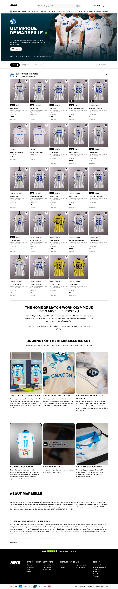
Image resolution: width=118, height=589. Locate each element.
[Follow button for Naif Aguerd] (26, 169)
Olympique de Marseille (46, 56)
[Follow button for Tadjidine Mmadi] (26, 257)
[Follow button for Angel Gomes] (86, 125)
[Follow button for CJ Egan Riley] (105, 125)
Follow (17, 49)
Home (11, 56)
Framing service (48, 567)
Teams (59, 11)
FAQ (61, 565)
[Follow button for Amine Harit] (66, 125)
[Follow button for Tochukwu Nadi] (26, 213)
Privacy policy (82, 586)
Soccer (36, 11)
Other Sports (51, 11)
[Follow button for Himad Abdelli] (66, 169)
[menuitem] (95, 6)
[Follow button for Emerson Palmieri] (46, 169)
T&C (76, 586)
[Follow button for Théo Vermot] (86, 257)
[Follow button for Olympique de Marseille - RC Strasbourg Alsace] (106, 75)
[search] (59, 6)
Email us (62, 567)
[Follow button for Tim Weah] (66, 81)
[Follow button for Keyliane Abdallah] (105, 81)
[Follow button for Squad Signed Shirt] (26, 125)
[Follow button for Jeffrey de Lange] (66, 257)
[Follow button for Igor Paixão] (26, 81)
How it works (47, 565)
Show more (14, 542)
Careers (28, 571)
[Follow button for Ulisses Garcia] (105, 213)
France (23, 56)
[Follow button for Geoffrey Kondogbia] (105, 169)
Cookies (90, 586)
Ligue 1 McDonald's (33, 56)
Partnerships (30, 567)
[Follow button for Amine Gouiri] (46, 81)
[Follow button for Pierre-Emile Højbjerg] (86, 81)
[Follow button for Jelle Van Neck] (66, 213)
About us (29, 565)
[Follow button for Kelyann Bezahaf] (46, 257)
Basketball (43, 11)
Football (17, 56)
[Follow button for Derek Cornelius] (46, 213)
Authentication (47, 569)
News (28, 569)
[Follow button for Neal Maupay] (86, 169)
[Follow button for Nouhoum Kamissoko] (86, 213)
